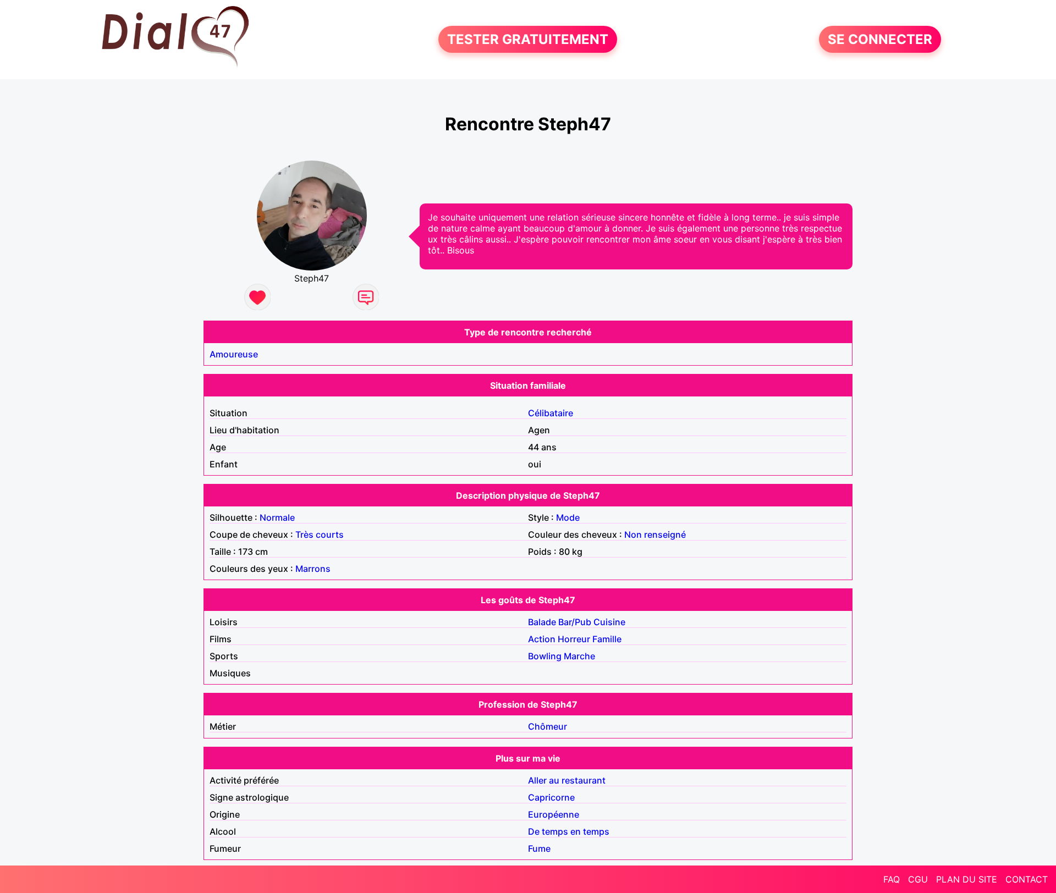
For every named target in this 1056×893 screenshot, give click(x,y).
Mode (568, 517)
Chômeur (547, 726)
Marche (579, 656)
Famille (607, 638)
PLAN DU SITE (966, 879)
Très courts (319, 534)
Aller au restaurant (567, 780)
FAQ (891, 879)
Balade (542, 621)
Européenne (553, 814)
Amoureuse (234, 354)
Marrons (313, 568)
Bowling (545, 656)
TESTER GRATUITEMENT (527, 39)
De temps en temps (568, 831)
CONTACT (1026, 879)
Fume (539, 848)
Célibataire (550, 412)
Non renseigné (655, 534)
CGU (918, 879)
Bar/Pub (574, 621)
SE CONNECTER (880, 39)
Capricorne (551, 797)
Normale (277, 517)
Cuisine (609, 621)
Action (542, 638)
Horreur (574, 638)
